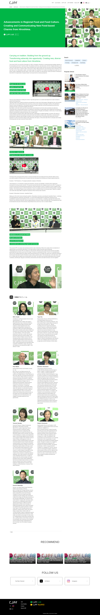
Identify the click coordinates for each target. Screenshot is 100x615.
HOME (10, 6)
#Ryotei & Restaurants (69, 60)
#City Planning (82, 62)
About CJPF (76, 2)
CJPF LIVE (64, 2)
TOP (53, 2)
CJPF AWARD (70, 2)
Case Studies (57, 2)
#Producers (84, 60)
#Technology (67, 62)
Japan (88, 2)
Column (22, 606)
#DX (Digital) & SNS (75, 62)
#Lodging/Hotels (77, 60)
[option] (22, 555)
